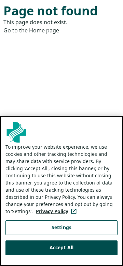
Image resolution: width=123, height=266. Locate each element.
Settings (61, 227)
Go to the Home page (31, 30)
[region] (61, 191)
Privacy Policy (57, 211)
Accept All (61, 247)
